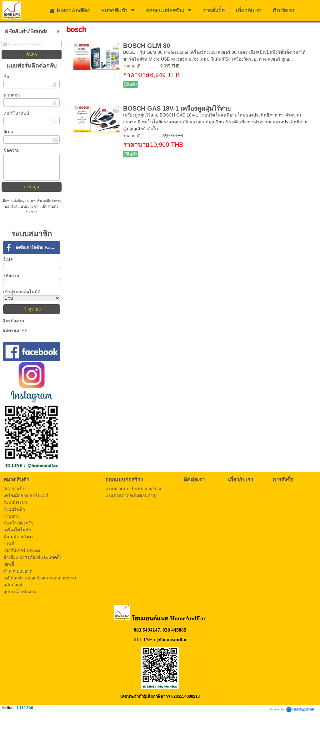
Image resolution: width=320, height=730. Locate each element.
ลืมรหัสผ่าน (13, 320)
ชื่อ (6, 76)
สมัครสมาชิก (14, 330)
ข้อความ (11, 150)
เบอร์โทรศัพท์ (16, 113)
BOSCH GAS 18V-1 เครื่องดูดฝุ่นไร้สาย (177, 108)
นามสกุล (11, 94)
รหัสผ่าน (11, 275)
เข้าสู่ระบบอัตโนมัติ (21, 291)
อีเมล (8, 131)
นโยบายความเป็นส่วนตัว (39, 206)
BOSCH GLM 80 (146, 45)
